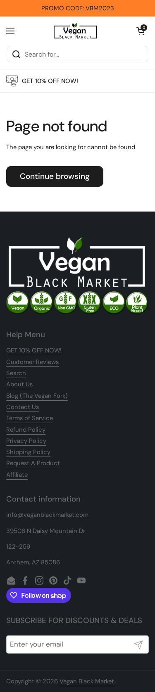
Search (16, 373)
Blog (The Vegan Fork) (37, 396)
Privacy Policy (26, 441)
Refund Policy (25, 430)
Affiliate (17, 475)
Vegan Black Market (87, 681)
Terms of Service (29, 418)
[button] (140, 31)
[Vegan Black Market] (75, 31)
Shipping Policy (28, 452)
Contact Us (22, 407)
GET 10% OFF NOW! (34, 350)
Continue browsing (55, 176)
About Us (19, 384)
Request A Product (33, 463)
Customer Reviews (32, 362)
